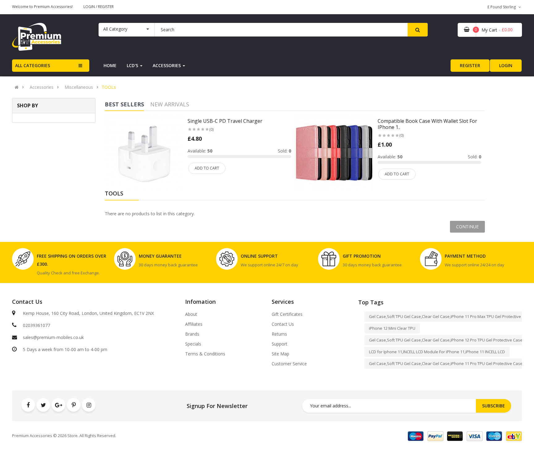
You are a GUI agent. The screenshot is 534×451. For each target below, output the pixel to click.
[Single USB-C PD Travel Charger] (144, 153)
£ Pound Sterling (502, 7)
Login (89, 6)
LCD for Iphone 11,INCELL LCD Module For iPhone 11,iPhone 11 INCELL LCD (437, 351)
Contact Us (283, 324)
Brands (192, 334)
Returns (279, 334)
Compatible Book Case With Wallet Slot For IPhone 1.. (427, 124)
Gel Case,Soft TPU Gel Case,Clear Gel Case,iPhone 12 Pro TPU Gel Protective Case (446, 340)
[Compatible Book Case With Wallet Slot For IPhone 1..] (334, 153)
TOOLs (109, 87)
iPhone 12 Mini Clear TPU (392, 328)
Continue (467, 227)
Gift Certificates (287, 314)
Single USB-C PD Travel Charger (225, 121)
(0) (211, 129)
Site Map (280, 354)
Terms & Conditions (205, 354)
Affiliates (193, 324)
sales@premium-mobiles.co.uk (53, 337)
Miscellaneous (79, 87)
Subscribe (493, 406)
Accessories (41, 87)
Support (279, 344)
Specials (193, 344)
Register (106, 6)
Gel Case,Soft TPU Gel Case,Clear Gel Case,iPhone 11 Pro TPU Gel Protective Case (446, 363)
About (191, 314)
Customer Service (289, 364)
